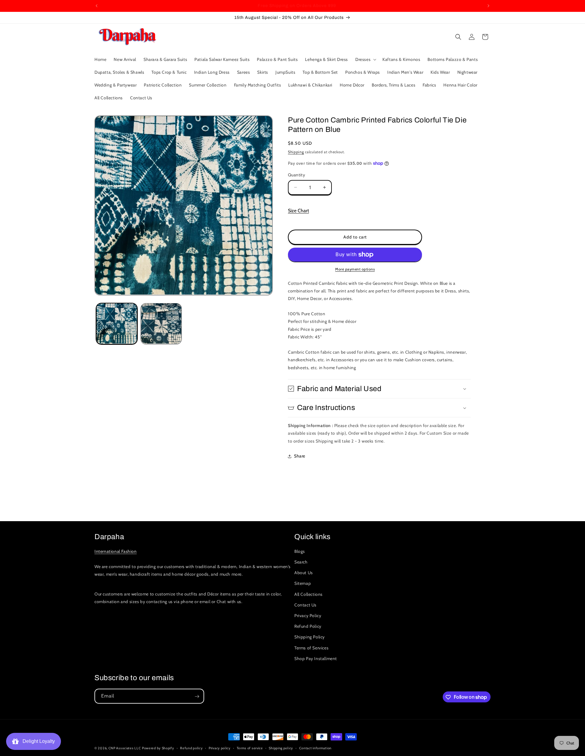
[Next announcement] (488, 6)
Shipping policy (281, 748)
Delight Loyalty (37, 741)
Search (301, 562)
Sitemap (302, 583)
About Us (303, 573)
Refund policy (191, 748)
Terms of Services (311, 648)
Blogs (299, 551)
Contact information (315, 748)
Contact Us (305, 605)
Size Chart (298, 211)
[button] (365, 59)
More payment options (355, 269)
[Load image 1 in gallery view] (116, 323)
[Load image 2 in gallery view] (161, 323)
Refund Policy (307, 626)
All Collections (308, 594)
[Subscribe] (197, 696)
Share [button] (299, 456)
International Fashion (115, 551)
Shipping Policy (309, 637)
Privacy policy (220, 748)
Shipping (296, 152)
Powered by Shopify (158, 748)
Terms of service (250, 748)
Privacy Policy (307, 615)
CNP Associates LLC (124, 748)
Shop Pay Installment (315, 658)
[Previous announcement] (96, 6)
